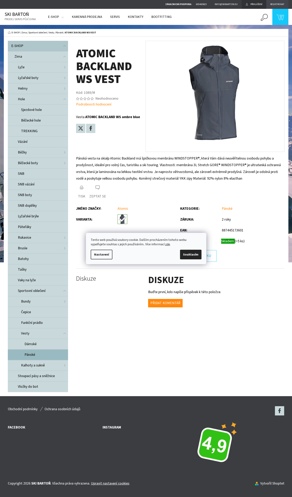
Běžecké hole (31, 120)
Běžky (22, 152)
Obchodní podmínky (23, 409)
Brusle (22, 248)
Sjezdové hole (31, 109)
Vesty (25, 333)
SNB (21, 173)
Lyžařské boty (28, 77)
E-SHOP (17, 45)
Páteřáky (24, 226)
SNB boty (25, 194)
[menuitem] (56, 17)
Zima (18, 56)
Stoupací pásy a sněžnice (36, 375)
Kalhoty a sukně (33, 365)
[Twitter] (80, 128)
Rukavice (24, 237)
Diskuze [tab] (86, 278)
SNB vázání (26, 184)
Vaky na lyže (27, 280)
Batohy (23, 258)
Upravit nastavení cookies (110, 483)
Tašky (22, 269)
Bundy (26, 301)
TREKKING (29, 131)
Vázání (22, 141)
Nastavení (101, 254)
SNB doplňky (27, 205)
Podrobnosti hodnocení (93, 104)
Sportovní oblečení (32, 290)
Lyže (21, 67)
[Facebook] (90, 128)
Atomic (123, 208)
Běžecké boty (28, 163)
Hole (21, 99)
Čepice (26, 312)
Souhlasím (190, 254)
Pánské (29, 354)
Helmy (22, 88)
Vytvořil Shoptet (272, 483)
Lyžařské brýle (28, 216)
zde (167, 244)
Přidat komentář (165, 303)
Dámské (30, 344)
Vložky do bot (28, 386)
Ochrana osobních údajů (62, 409)
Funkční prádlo (32, 322)
